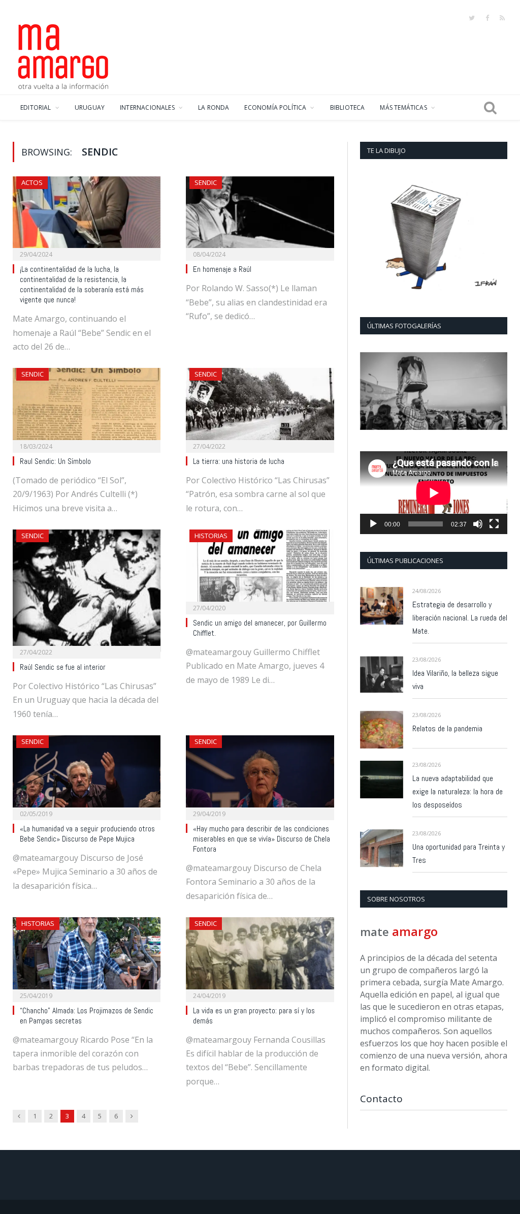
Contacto (381, 1098)
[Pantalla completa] (494, 524)
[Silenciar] (478, 524)
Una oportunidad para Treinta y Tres (458, 853)
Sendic (205, 182)
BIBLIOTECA (347, 107)
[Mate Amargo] (63, 55)
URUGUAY (90, 107)
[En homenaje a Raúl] (260, 215)
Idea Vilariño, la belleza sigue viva (455, 680)
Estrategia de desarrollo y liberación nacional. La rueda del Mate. (459, 617)
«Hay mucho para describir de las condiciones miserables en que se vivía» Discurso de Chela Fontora (261, 839)
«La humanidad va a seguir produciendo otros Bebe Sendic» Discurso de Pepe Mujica (87, 834)
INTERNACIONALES (147, 107)
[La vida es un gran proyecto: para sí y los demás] (260, 956)
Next (496, 392)
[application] (433, 492)
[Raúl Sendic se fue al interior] (86, 591)
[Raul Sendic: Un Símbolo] (86, 407)
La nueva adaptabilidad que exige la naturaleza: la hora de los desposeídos (457, 791)
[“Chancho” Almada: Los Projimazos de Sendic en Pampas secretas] (86, 956)
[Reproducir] (373, 524)
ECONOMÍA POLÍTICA (275, 107)
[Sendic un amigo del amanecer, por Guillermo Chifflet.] (260, 569)
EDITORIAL (35, 107)
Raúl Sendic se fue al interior (63, 667)
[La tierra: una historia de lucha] (260, 407)
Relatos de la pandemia (447, 728)
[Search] (490, 107)
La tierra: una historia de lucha (238, 461)
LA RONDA (213, 107)
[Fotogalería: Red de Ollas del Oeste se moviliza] (433, 391)
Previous (371, 392)
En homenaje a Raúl (222, 269)
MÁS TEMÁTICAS (403, 107)
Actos (32, 182)
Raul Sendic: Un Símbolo (55, 461)
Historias (211, 535)
